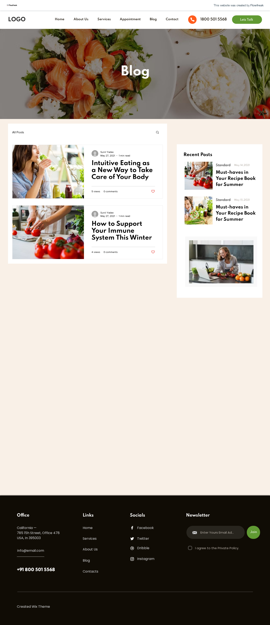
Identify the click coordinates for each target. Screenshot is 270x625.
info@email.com (30, 550)
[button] (157, 132)
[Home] (192, 19)
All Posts (18, 132)
